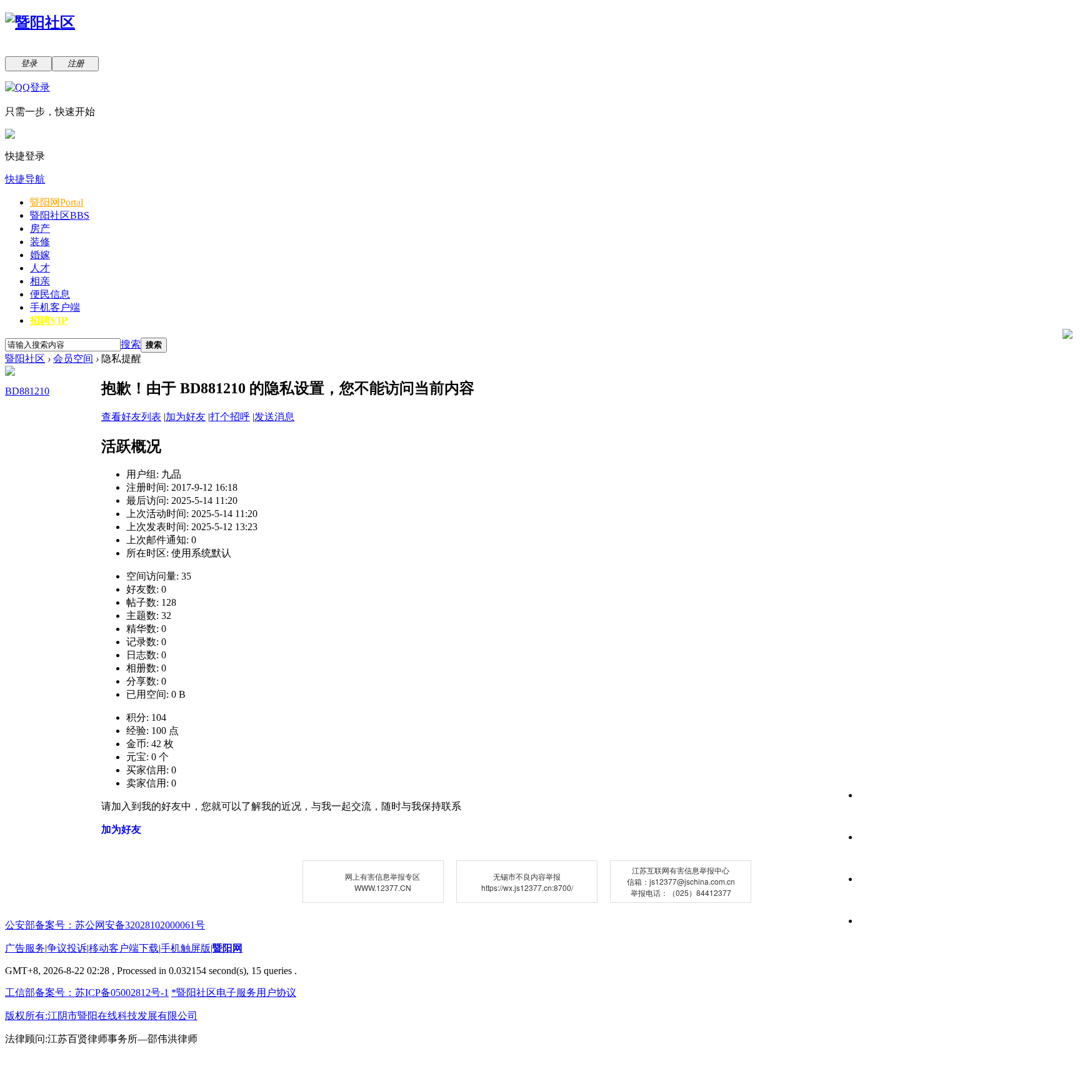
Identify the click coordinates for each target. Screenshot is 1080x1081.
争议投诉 (67, 948)
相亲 (40, 281)
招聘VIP (49, 320)
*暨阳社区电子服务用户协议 (233, 992)
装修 (40, 241)
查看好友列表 (131, 416)
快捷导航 (25, 179)
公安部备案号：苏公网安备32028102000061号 (105, 925)
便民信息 (50, 294)
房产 (40, 228)
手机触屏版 (186, 948)
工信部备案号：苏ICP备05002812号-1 (87, 992)
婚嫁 (40, 254)
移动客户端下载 (124, 948)
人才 (40, 268)
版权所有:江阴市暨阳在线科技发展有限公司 (101, 1015)
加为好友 (186, 416)
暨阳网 (56, 202)
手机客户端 (55, 307)
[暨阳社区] (40, 22)
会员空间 (73, 358)
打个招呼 (230, 416)
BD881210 (27, 391)
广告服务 (25, 948)
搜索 (131, 344)
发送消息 (274, 416)
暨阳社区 (59, 215)
